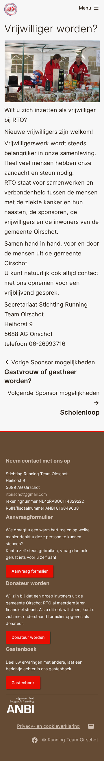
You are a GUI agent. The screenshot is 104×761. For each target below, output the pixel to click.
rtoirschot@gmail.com (26, 494)
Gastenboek (23, 682)
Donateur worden (28, 637)
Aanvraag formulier (30, 571)
